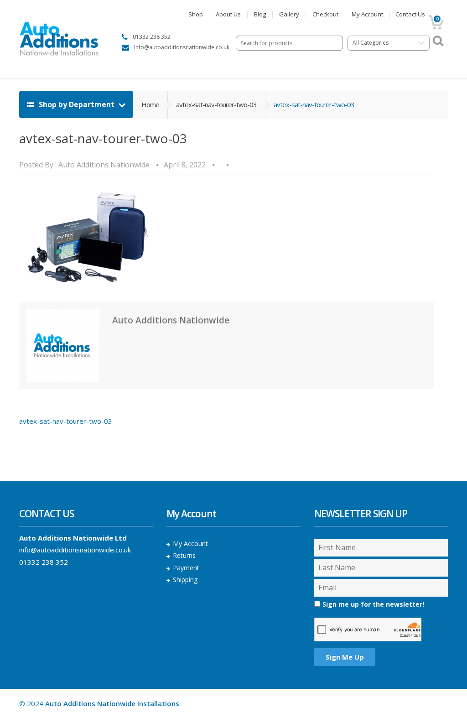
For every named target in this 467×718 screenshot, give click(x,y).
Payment (186, 567)
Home (150, 104)
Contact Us (410, 14)
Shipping (185, 579)
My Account (367, 14)
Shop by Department (76, 104)
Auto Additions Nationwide (104, 165)
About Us (228, 14)
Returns (184, 555)
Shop (195, 14)
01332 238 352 (43, 562)
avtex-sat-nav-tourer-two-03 (216, 104)
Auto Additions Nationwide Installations (112, 703)
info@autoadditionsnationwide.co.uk (75, 549)
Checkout (325, 14)
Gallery (289, 14)
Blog (260, 14)
